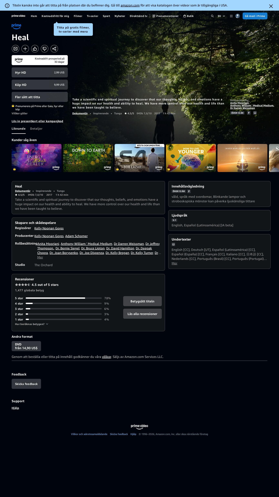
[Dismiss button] (271, 6)
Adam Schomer (76, 236)
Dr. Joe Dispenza (92, 253)
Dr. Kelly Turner (142, 253)
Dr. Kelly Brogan (117, 253)
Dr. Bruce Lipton (93, 248)
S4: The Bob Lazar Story (140, 158)
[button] (31, 324)
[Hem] (18, 16)
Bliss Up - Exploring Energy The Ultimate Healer (37, 158)
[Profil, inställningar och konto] (237, 16)
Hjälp (15, 408)
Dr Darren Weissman (242, 108)
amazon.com (130, 5)
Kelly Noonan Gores (49, 228)
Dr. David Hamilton (120, 248)
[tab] (19, 128)
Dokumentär (80, 113)
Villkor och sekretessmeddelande (89, 434)
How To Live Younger (191, 158)
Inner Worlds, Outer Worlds (242, 158)
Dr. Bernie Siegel (68, 248)
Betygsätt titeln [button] (142, 301)
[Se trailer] (15, 49)
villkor (106, 357)
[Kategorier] (231, 16)
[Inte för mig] (44, 49)
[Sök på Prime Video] (212, 16)
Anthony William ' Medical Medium (252, 105)
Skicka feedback (119, 434)
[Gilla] (35, 49)
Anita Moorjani (239, 102)
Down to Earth (88, 158)
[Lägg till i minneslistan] (25, 49)
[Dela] (54, 49)
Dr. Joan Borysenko (64, 253)
